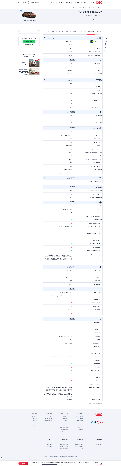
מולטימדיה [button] (51, 31)
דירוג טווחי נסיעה (64, 448)
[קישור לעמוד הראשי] (99, 2)
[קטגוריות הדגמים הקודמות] (100, 32)
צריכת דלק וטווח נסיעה (32, 423)
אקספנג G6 (65, 418)
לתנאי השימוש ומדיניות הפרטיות (49, 464)
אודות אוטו (80, 425)
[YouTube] (101, 422)
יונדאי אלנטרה (65, 425)
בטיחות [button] (66, 31)
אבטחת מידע (80, 418)
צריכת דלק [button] (73, 31)
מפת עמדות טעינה (64, 444)
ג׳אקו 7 (66, 420)
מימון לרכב (35, 425)
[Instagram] (98, 422)
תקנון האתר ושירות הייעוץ (77, 423)
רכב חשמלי (65, 442)
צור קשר (81, 429)
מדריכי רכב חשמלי (64, 446)
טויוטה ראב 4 (65, 431)
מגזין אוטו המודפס (48, 420)
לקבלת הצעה (69, 41)
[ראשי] (99, 414)
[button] (36, 2)
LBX (93, 7)
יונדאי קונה (65, 416)
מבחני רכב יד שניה (79, 446)
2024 (89, 7)
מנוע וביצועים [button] (91, 31)
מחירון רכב (35, 420)
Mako (51, 416)
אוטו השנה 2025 (48, 418)
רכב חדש (35, 418)
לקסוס (97, 7)
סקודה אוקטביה (64, 429)
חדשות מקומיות (99, 442)
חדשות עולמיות (99, 444)
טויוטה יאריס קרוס (64, 427)
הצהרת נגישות (80, 420)
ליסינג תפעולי (49, 444)
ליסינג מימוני (49, 442)
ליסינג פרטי (49, 446)
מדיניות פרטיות (79, 416)
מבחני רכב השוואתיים (78, 444)
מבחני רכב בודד (79, 442)
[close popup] (81, 449)
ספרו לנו (90, 403)
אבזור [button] (44, 31)
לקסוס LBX (72, 59)
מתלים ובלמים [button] (59, 31)
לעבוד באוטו (80, 427)
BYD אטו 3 (65, 423)
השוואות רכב (34, 416)
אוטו (102, 7)
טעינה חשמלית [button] (81, 31)
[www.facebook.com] (92, 422)
